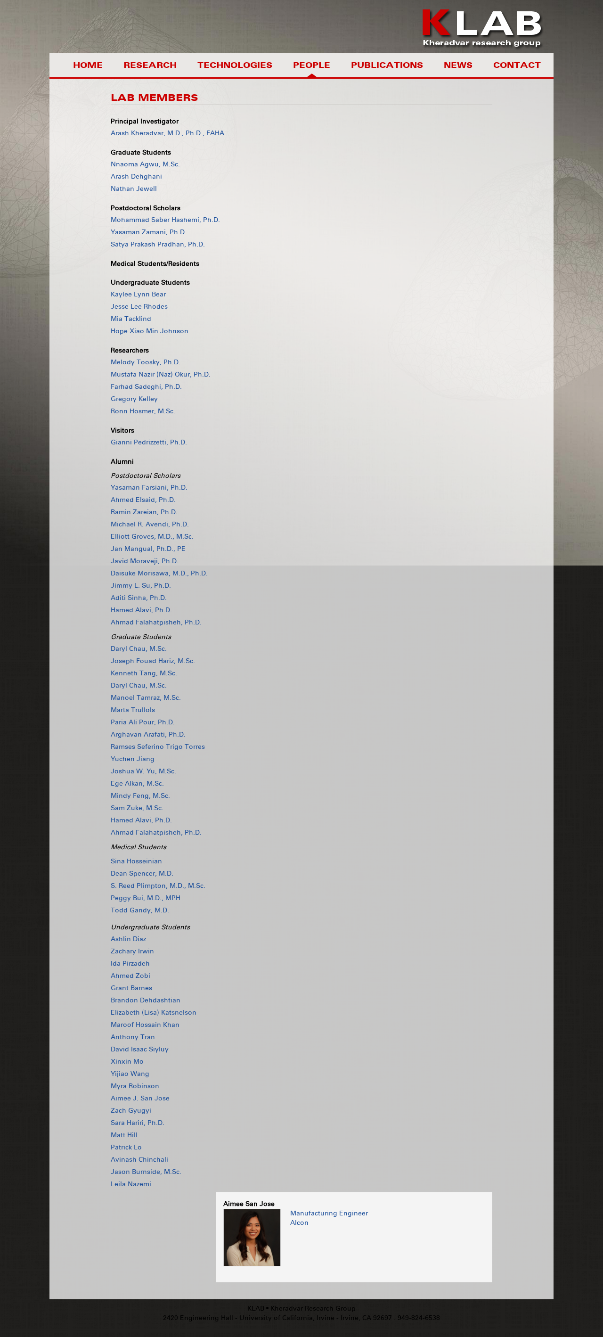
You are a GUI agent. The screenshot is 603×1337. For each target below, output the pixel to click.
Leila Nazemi (131, 1184)
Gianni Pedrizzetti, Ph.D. (149, 442)
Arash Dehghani (136, 176)
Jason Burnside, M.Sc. (146, 1172)
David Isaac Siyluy (140, 1049)
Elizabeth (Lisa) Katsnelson (153, 1013)
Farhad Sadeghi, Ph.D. (146, 387)
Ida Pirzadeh (130, 964)
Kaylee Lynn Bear (138, 294)
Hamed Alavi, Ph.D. (141, 610)
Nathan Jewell (134, 189)
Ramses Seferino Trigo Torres (158, 747)
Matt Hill (124, 1135)
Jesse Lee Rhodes (139, 307)
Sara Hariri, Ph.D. (137, 1123)
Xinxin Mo (127, 1062)
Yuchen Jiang (133, 759)
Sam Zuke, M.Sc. (137, 808)
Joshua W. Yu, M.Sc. (143, 771)
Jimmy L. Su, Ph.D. (141, 586)
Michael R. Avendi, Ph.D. (150, 524)
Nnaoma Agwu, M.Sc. (145, 164)
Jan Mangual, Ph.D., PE (148, 549)
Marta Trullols (133, 710)
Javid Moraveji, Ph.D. (145, 561)
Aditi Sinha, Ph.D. (139, 598)
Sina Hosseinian (136, 861)
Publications (387, 65)
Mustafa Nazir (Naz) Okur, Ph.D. (161, 374)
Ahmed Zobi (130, 976)
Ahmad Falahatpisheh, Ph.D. (156, 622)
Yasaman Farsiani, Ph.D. (149, 488)
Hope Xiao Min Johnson (149, 331)
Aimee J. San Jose (140, 1098)
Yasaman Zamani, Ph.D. (149, 232)
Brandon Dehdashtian (145, 1000)
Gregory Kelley (134, 399)
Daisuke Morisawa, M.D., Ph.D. (159, 573)
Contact (517, 65)
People (311, 65)
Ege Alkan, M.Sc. (137, 783)
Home (88, 65)
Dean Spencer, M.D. (142, 873)
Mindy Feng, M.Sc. (140, 796)
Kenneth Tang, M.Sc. (144, 673)
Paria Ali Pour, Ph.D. (143, 722)
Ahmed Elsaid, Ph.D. (143, 500)
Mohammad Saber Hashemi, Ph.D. (165, 220)
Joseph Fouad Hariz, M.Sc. (153, 661)
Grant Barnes (131, 988)
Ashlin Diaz (128, 939)
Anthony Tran (133, 1037)
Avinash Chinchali (139, 1160)
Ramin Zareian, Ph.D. (144, 512)
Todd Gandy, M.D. (140, 910)
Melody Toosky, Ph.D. (145, 362)
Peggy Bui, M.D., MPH (145, 898)
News (458, 65)
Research (150, 65)
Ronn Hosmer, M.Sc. (143, 411)
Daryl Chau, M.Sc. (139, 649)
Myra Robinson (135, 1086)
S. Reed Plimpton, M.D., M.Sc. (158, 886)
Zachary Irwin (132, 951)
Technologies (234, 65)
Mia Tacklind (131, 319)
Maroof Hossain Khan (145, 1025)
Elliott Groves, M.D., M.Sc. (152, 537)
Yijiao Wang (130, 1074)
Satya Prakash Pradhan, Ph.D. (158, 244)
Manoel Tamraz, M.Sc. (146, 698)
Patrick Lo (126, 1147)
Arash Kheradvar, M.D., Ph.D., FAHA (167, 133)
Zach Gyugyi (131, 1111)
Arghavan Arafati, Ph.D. (148, 734)
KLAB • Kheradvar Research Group (301, 1308)
